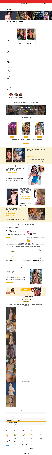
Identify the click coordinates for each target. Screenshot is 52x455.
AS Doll (31, 445)
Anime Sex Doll (23, 442)
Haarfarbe (8, 78)
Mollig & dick (23, 445)
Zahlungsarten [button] (7, 434)
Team (24, 452)
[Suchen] (32, 5)
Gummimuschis (15, 438)
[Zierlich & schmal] (26, 401)
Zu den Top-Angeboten (26, 301)
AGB (26, 452)
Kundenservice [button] (7, 438)
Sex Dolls (27, 203)
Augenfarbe (8, 35)
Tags (9, 92)
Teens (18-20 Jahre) (11, 97)
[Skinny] (26, 338)
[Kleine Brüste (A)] (26, 313)
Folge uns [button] (7, 444)
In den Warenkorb (24, 45)
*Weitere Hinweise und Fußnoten (10, 427)
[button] (26, 413)
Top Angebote (40, 438)
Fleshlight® (15, 437)
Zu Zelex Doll (8, 237)
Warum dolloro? (22, 452)
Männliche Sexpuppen (24, 444)
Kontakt (31, 452)
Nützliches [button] (40, 434)
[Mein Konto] (42, 5)
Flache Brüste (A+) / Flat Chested (25, 437)
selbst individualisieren (17, 277)
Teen (8, 59)
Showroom (40, 439)
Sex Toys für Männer (16, 434)
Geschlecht (8, 42)
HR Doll (31, 447)
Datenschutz (28, 452)
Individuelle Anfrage (34, 452)
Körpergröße (8, 61)
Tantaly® (31, 437)
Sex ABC (39, 435)
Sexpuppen (9, 52)
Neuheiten (23, 435)
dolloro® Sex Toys (32, 435)
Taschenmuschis (15, 444)
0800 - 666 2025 (29, 3)
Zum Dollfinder (26, 111)
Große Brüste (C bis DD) (24, 438)
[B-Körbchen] (26, 363)
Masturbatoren (15, 439)
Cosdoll (31, 444)
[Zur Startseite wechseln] (10, 5)
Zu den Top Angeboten (26, 143)
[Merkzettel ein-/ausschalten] (24, 29)
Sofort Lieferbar (40, 437)
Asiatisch (23, 441)
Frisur (7, 38)
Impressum (17, 452)
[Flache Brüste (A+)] (26, 351)
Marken (31, 434)
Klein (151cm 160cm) (24, 439)
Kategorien (23, 434)
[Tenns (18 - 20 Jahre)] (26, 388)
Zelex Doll (31, 441)
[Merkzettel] (41, 5)
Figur (7, 69)
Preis (7, 89)
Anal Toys (15, 435)
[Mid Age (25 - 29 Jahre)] (26, 326)
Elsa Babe (31, 442)
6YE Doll (31, 439)
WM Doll (31, 438)
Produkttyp (8, 51)
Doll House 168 (31, 448)
